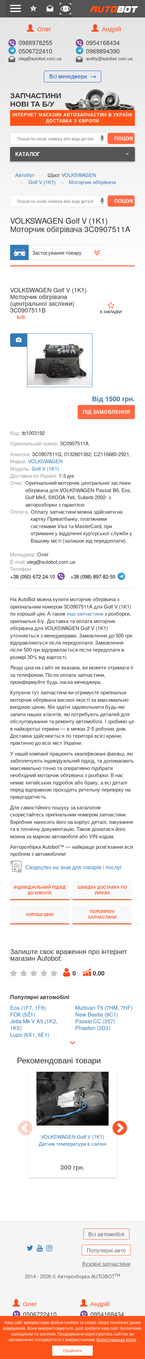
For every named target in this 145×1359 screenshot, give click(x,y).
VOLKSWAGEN (45, 461)
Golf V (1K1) (45, 468)
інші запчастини (85, 613)
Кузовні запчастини (106, 1263)
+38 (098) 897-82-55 (92, 576)
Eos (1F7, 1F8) (28, 1007)
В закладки (111, 311)
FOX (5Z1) (22, 1014)
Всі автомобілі (106, 1234)
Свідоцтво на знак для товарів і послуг (73, 867)
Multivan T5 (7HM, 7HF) (104, 1007)
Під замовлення (106, 411)
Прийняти (72, 1350)
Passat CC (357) (95, 1021)
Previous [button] (25, 1128)
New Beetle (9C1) (96, 1014)
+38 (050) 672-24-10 (32, 576)
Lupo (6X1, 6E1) (29, 1034)
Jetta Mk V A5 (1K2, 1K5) (33, 1024)
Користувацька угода (116, 1339)
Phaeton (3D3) (92, 1028)
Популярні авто (106, 1250)
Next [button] (119, 1128)
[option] (59, 361)
